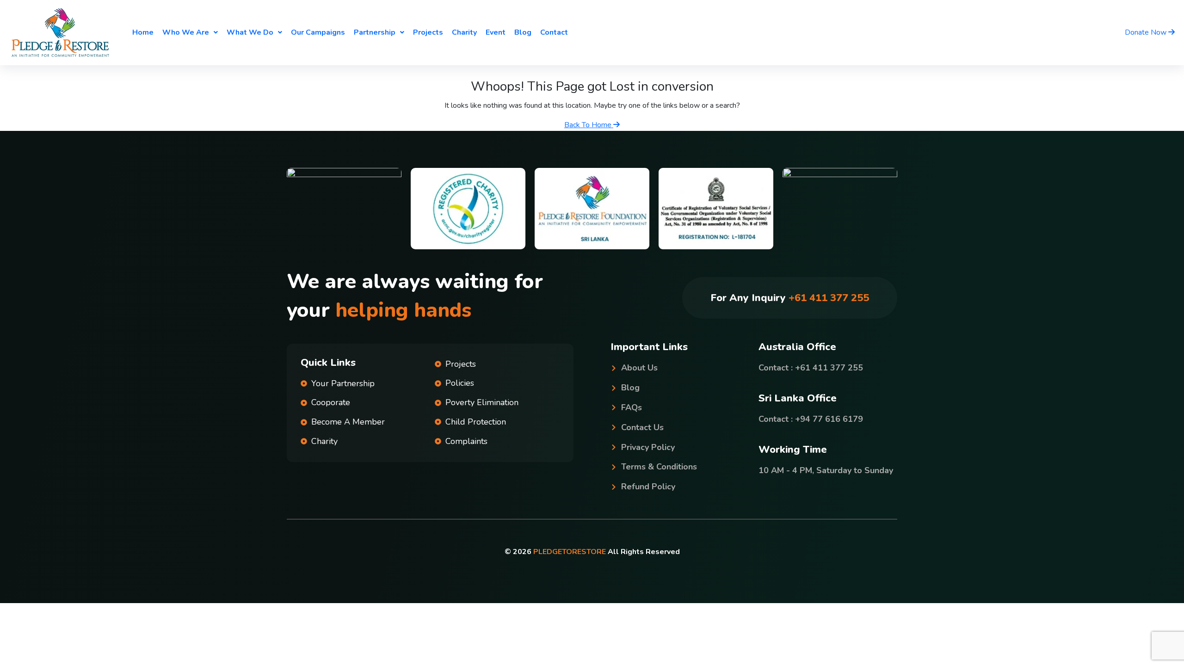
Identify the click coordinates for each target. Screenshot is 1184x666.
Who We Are (185, 32)
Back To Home (588, 125)
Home (143, 32)
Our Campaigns (318, 32)
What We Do (250, 32)
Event (496, 32)
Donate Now (1146, 32)
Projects (428, 32)
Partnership (374, 32)
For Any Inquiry (789, 298)
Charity (464, 32)
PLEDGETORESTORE (569, 552)
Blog (522, 32)
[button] (190, 32)
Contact (554, 32)
